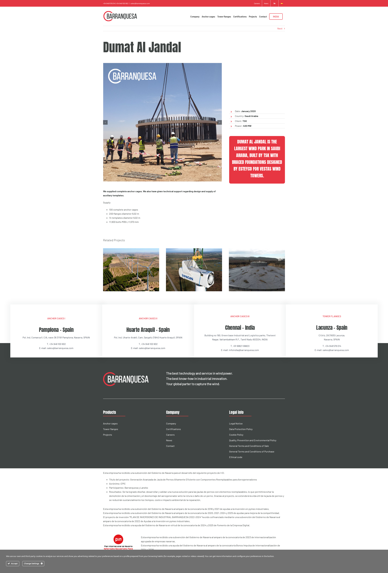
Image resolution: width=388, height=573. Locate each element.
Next (280, 28)
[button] (105, 122)
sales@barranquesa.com (140, 3)
